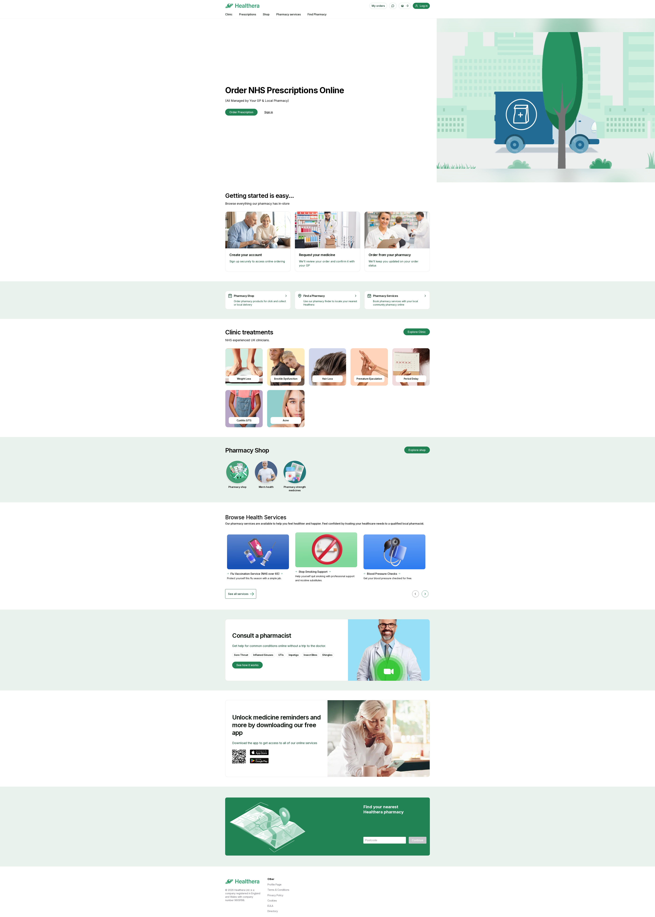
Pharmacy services (288, 14)
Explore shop (417, 450)
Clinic (228, 14)
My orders (378, 6)
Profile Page (274, 884)
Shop (266, 14)
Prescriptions (247, 14)
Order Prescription (241, 112)
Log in (424, 6)
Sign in (268, 112)
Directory (272, 911)
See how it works (247, 665)
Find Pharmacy (317, 14)
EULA (270, 905)
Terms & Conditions (278, 889)
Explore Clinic (417, 332)
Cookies (272, 900)
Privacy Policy (275, 895)
